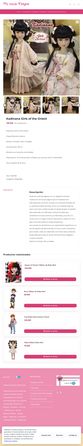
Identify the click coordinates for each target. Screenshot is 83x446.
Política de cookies (10, 441)
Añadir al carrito (51, 279)
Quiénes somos (37, 382)
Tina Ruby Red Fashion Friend (36, 317)
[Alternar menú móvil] (78, 4)
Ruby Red (18, 179)
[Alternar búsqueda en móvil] (74, 4)
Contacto (34, 388)
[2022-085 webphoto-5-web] (51, 105)
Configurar (73, 435)
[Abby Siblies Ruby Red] (13, 349)
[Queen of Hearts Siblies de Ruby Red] (13, 272)
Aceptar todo (46, 435)
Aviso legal (35, 404)
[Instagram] (61, 392)
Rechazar (59, 435)
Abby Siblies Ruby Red (33, 342)
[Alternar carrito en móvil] (70, 4)
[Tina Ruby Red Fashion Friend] (13, 324)
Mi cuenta (6, 377)
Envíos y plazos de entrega (41, 393)
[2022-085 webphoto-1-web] (32, 105)
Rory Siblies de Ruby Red (34, 291)
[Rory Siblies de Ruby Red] (13, 298)
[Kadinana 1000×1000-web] (12, 105)
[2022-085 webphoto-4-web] (70, 105)
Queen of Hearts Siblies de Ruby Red (40, 265)
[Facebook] (57, 392)
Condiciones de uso (39, 399)
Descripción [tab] (8, 190)
